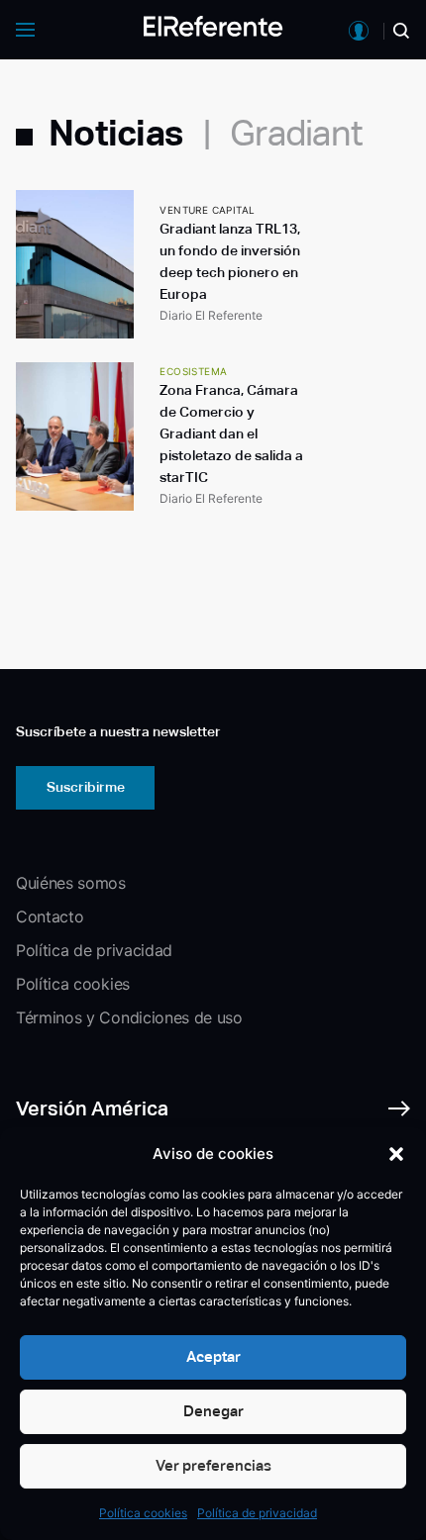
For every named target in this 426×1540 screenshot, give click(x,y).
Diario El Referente (211, 315)
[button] (396, 1154)
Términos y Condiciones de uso (129, 1017)
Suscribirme (86, 787)
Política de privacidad (257, 1512)
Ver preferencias (213, 1465)
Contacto (49, 916)
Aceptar (213, 1356)
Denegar (213, 1410)
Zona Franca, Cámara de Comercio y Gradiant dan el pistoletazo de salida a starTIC (231, 433)
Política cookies (143, 1512)
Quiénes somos (71, 883)
